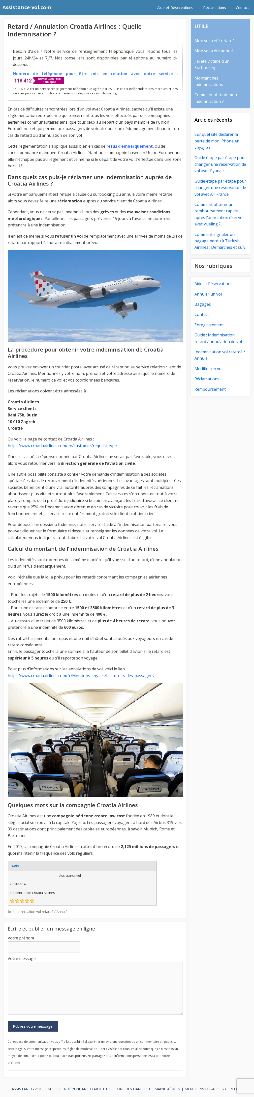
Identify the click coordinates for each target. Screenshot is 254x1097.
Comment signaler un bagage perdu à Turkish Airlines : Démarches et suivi (220, 241)
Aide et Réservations (175, 7)
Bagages (202, 304)
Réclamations (214, 7)
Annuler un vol (208, 294)
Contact (242, 7)
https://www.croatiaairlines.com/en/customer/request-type (62, 445)
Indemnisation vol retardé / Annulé (40, 911)
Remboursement (210, 389)
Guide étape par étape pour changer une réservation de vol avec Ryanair (220, 164)
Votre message (22, 958)
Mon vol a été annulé (214, 51)
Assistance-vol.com (26, 7)
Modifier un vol (208, 368)
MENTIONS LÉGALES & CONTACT (214, 1088)
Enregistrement (209, 325)
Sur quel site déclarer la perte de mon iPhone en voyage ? (216, 141)
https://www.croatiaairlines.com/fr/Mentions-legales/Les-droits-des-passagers (81, 675)
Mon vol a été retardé (214, 40)
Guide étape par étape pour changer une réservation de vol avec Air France (220, 187)
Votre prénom (21, 938)
